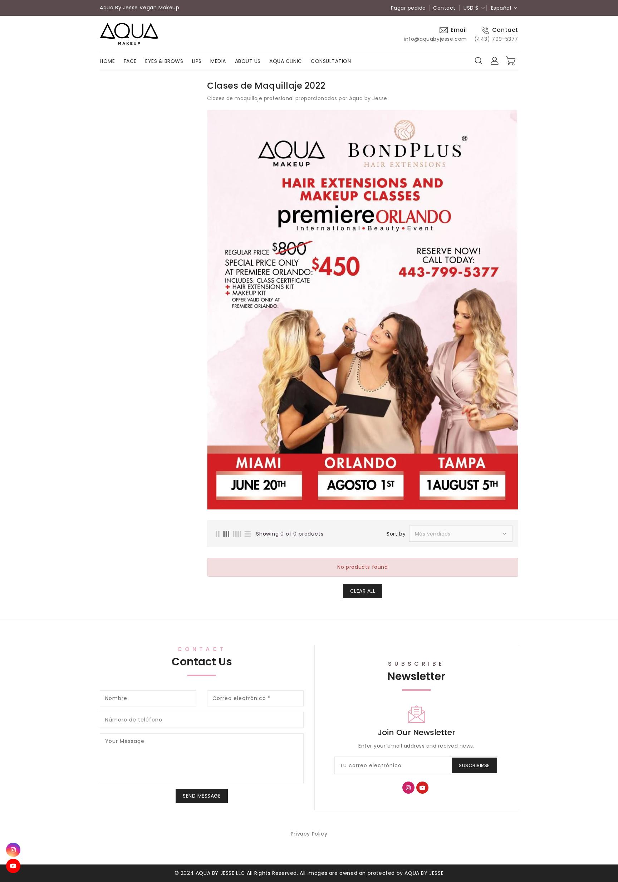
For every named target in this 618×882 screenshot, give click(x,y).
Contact (444, 7)
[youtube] (13, 866)
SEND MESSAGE (202, 795)
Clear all (363, 591)
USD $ (471, 7)
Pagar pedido (408, 7)
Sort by (396, 533)
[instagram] (13, 850)
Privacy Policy (309, 833)
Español (501, 7)
